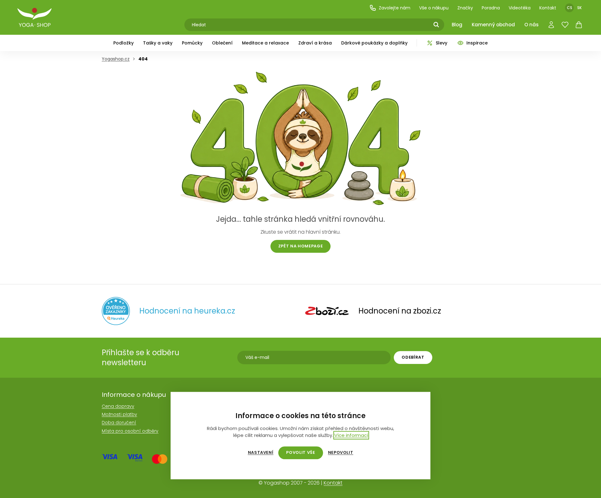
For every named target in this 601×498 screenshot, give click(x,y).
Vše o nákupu (434, 8)
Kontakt (547, 8)
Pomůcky (192, 43)
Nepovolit (340, 452)
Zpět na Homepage (300, 246)
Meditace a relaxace (265, 43)
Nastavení (261, 452)
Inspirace (477, 43)
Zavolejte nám (394, 8)
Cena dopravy (118, 406)
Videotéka (520, 8)
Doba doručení (119, 422)
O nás (531, 24)
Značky (465, 8)
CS (569, 7)
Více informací (351, 435)
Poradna (491, 8)
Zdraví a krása (315, 43)
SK (579, 7)
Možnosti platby (119, 414)
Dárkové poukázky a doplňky (374, 43)
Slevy (441, 43)
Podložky (123, 43)
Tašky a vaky (157, 43)
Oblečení (222, 43)
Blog (457, 24)
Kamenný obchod (493, 24)
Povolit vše (300, 452)
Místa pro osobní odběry (130, 431)
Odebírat (413, 357)
